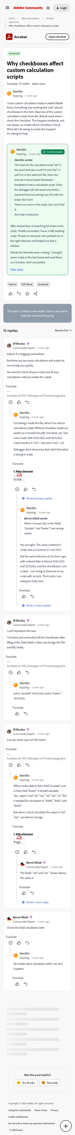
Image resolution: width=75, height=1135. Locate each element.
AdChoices (17, 1129)
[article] (37, 373)
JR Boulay (19, 343)
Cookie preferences (18, 1116)
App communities (30, 18)
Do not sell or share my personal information (31, 1123)
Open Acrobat (57, 36)
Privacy (54, 1110)
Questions (14, 22)
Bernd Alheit (33, 862)
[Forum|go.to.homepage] (28, 8)
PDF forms (27, 284)
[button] (7, 9)
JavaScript (43, 284)
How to (12, 284)
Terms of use (40, 1110)
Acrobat (50, 18)
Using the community (19, 1110)
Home (12, 18)
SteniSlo (18, 91)
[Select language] (48, 8)
